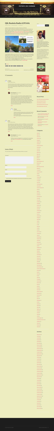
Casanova (16, 31)
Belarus (38, 154)
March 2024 (38, 385)
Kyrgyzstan (38, 238)
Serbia (38, 286)
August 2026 (39, 334)
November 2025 (39, 350)
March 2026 (38, 343)
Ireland (38, 226)
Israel (37, 228)
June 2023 (38, 401)
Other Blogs (25, 16)
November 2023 (39, 392)
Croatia (38, 178)
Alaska (38, 133)
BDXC (38, 39)
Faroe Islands (39, 196)
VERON (38, 40)
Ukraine (38, 314)
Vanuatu (38, 323)
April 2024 (38, 383)
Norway (38, 270)
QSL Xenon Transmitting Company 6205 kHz (12, 69)
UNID (38, 316)
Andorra (38, 136)
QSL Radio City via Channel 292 (29, 69)
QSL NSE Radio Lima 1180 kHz (41, 102)
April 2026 (38, 341)
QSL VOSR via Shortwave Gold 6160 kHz (43, 99)
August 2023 (39, 397)
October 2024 (39, 373)
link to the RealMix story (18, 139)
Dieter (9, 120)
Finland (38, 198)
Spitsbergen (38, 300)
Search (38, 23)
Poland (38, 277)
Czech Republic (39, 184)
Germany (38, 205)
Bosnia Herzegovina (40, 161)
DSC (37, 189)
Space (38, 296)
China (38, 175)
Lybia (37, 245)
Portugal (38, 279)
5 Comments (20, 25)
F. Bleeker (9, 80)
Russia (38, 284)
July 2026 (38, 336)
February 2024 (39, 387)
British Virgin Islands (40, 166)
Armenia (38, 143)
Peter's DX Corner (27, 6)
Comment (7, 155)
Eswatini (38, 194)
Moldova (38, 252)
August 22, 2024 (7, 25)
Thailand (38, 310)
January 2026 (39, 346)
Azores (38, 150)
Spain (37, 298)
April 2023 (38, 404)
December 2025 (39, 348)
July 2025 (38, 357)
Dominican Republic (40, 187)
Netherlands (38, 263)
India (37, 221)
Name (6, 165)
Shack (14, 16)
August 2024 (39, 376)
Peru (37, 275)
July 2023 (38, 399)
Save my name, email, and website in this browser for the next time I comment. (19, 178)
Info (37, 222)
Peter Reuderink (14, 25)
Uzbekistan (38, 321)
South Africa (38, 293)
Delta (19, 31)
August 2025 (39, 355)
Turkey (38, 312)
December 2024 (39, 369)
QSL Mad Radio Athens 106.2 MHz (42, 106)
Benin (38, 157)
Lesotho (38, 240)
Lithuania (38, 242)
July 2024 (38, 378)
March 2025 (38, 364)
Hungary (38, 217)
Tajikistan (38, 309)
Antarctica (38, 138)
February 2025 (39, 366)
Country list (19, 16)
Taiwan (38, 307)
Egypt (38, 191)
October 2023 (39, 394)
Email (6, 169)
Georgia (38, 203)
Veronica (21, 31)
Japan (38, 235)
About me (10, 16)
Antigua (38, 140)
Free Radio (38, 201)
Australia (38, 147)
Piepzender (27, 31)
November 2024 (39, 371)
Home (6, 16)
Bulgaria (38, 168)
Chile (37, 173)
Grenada (38, 212)
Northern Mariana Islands (40, 268)
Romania (38, 282)
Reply (9, 89)
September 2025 (39, 353)
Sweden (38, 305)
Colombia (38, 177)
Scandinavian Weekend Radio (16, 32)
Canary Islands (39, 171)
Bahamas (38, 152)
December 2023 (39, 390)
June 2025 (38, 359)
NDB (37, 261)
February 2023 (39, 408)
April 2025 (38, 362)
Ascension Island (39, 145)
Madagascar (38, 247)
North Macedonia (39, 266)
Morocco (38, 256)
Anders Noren (44, 427)
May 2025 (38, 360)
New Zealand (39, 265)
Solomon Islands (39, 291)
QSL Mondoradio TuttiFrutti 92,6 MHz (42, 104)
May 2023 (38, 403)
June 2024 (38, 380)
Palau (38, 272)
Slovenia (38, 289)
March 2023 (38, 406)
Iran (37, 224)
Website (6, 174)
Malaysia (38, 249)
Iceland (38, 219)
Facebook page (24, 60)
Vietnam (38, 326)
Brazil (38, 164)
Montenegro (39, 254)
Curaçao (38, 180)
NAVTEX (38, 259)
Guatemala (38, 215)
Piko (22, 32)
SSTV (30, 16)
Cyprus (38, 182)
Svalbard (38, 303)
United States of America (40, 319)
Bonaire (38, 159)
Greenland (38, 210)
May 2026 (38, 339)
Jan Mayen (38, 233)
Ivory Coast (38, 231)
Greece (38, 208)
